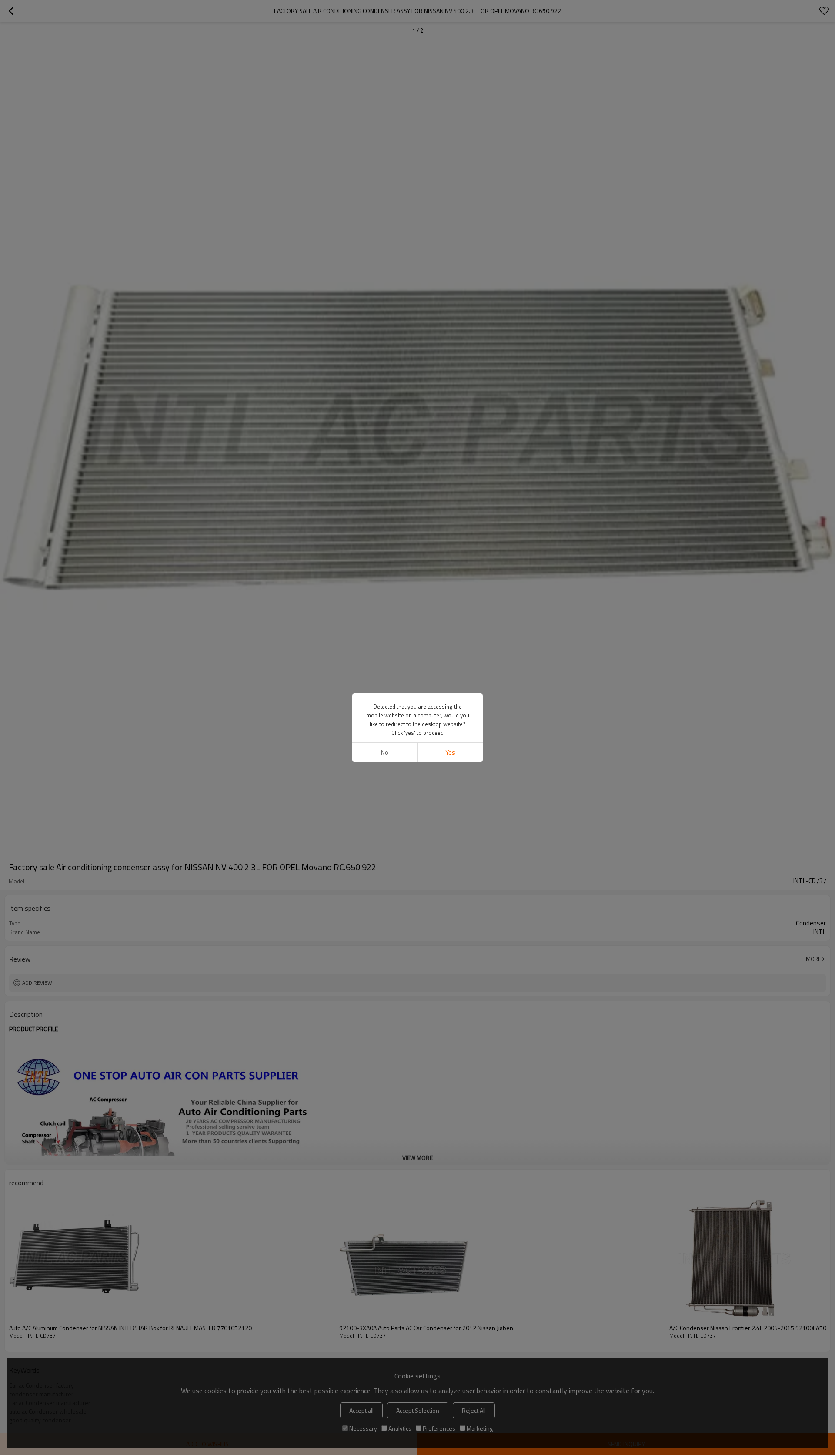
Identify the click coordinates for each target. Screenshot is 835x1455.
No (384, 753)
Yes (450, 753)
